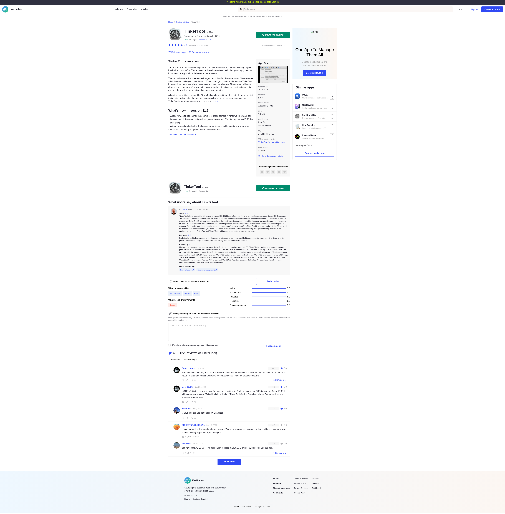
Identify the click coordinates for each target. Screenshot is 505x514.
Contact (315, 478)
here (217, 101)
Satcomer (186, 408)
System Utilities (182, 22)
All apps (119, 9)
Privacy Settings (300, 488)
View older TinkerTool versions (181, 134)
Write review (273, 281)
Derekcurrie (187, 368)
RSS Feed (316, 488)
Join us (275, 2)
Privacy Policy (300, 483)
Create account (492, 9)
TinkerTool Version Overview (271, 142)
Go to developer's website (272, 156)
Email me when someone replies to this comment (195, 345)
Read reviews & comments (273, 45)
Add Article (278, 493)
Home (170, 22)
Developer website (200, 52)
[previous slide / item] (260, 74)
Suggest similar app (315, 153)
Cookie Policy (299, 493)
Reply (193, 380)
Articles (144, 9)
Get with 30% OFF (314, 73)
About (276, 478)
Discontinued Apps (281, 488)
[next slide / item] (286, 74)
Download (274, 34)
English (187, 499)
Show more (229, 461)
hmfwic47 (186, 443)
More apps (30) (303, 145)
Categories (132, 9)
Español (204, 499)
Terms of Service (301, 478)
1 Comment (278, 380)
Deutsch (196, 499)
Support (315, 483)
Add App (277, 483)
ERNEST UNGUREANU (193, 425)
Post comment (273, 346)
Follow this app (178, 52)
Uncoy (184, 209)
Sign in (474, 9)
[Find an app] (240, 9)
